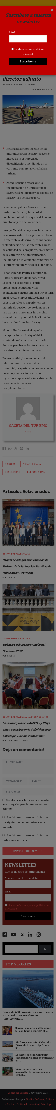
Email (12, 31)
